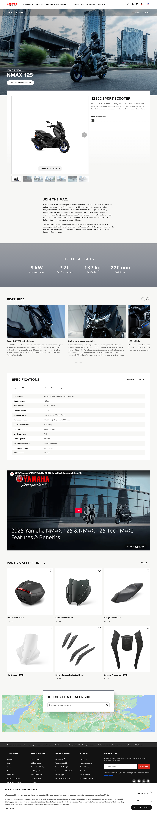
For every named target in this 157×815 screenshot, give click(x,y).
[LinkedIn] (148, 781)
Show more (9, 808)
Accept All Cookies (141, 807)
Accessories (136, 12)
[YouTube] (134, 781)
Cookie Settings (141, 794)
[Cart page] (137, 4)
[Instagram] (144, 781)
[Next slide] (148, 299)
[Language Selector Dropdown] (148, 4)
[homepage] (12, 4)
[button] (16, 179)
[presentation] (78, 510)
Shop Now (101, 4)
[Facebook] (139, 781)
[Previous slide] (143, 299)
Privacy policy (108, 775)
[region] (78, 799)
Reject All (141, 800)
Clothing (146, 12)
